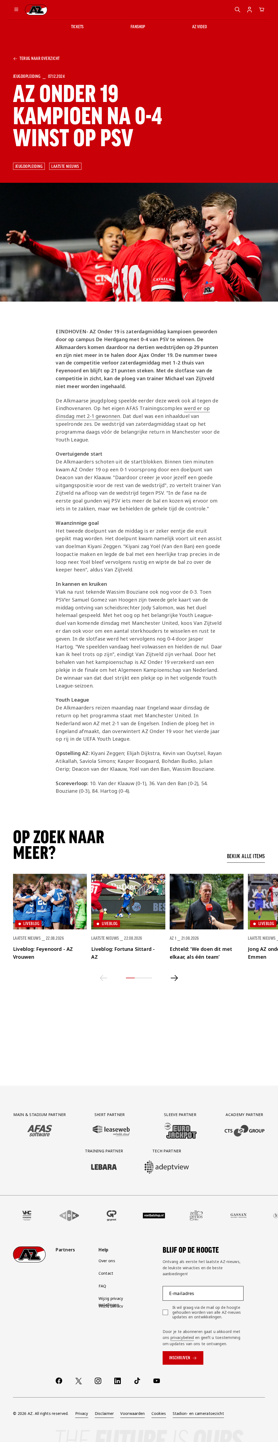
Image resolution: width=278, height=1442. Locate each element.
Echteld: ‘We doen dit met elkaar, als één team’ (201, 953)
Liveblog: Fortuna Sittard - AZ (123, 953)
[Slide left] (103, 978)
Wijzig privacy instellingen (111, 1301)
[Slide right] (174, 978)
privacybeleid (182, 1337)
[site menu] (16, 9)
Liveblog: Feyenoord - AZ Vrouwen (43, 953)
